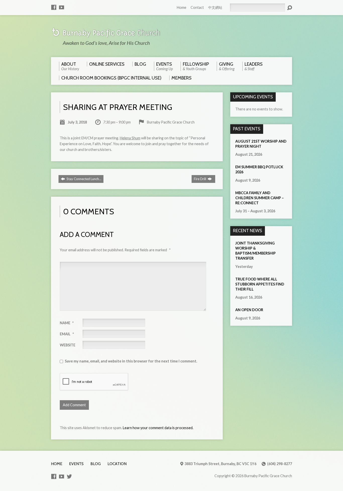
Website (67, 345)
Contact (197, 7)
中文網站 (215, 7)
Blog (95, 463)
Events (76, 463)
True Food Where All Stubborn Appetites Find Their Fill (259, 284)
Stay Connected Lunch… (83, 179)
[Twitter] (69, 476)
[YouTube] (61, 7)
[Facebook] (53, 7)
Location (117, 463)
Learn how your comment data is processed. (158, 428)
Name (67, 323)
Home (181, 7)
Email (67, 334)
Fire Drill (200, 179)
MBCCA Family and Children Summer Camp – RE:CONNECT (259, 198)
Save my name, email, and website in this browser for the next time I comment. (131, 361)
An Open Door (249, 310)
